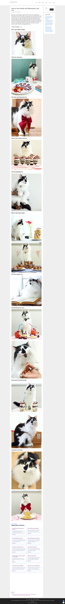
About (50, 2)
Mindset (40, 2)
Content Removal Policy (36, 599)
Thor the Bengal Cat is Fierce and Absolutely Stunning (21, 595)
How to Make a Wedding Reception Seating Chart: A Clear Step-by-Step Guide (49, 30)
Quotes (43, 2)
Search (52, 9)
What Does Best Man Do (32, 555)
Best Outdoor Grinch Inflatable (17, 565)
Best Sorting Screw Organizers (33, 528)
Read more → (14, 534)
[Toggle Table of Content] (20, 26)
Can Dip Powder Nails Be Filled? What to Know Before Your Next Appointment (49, 21)
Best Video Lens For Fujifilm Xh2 (34, 565)
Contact (53, 2)
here (30, 24)
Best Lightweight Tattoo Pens (17, 538)
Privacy (32, 599)
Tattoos (46, 2)
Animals (13, 592)
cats (13, 593)
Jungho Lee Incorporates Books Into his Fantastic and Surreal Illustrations (24, 594)
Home (36, 2)
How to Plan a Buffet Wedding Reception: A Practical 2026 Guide (48, 28)
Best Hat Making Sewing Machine (34, 538)
